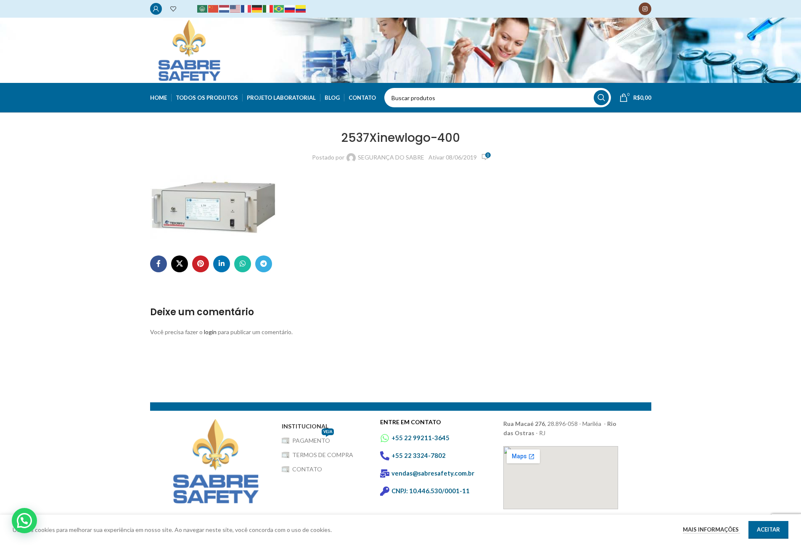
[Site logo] (189, 49)
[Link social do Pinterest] (200, 263)
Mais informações (711, 529)
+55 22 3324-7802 (418, 455)
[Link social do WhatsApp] (242, 263)
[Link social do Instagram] (645, 9)
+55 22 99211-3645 (420, 437)
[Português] (279, 8)
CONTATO (307, 469)
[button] (24, 520)
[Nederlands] (224, 8)
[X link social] (179, 263)
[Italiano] (268, 8)
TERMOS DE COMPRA (322, 454)
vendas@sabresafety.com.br (432, 473)
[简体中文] (213, 8)
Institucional (305, 426)
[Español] (301, 8)
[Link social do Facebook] (158, 263)
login (210, 331)
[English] (235, 8)
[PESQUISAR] (601, 97)
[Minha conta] (156, 8)
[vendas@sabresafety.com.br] (384, 473)
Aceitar (768, 529)
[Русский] (290, 8)
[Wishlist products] (173, 8)
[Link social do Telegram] (263, 263)
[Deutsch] (257, 8)
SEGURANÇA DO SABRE (391, 157)
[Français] (246, 8)
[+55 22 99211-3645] (384, 438)
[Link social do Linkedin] (221, 263)
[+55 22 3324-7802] (384, 455)
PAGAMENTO (312, 438)
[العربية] (202, 8)
